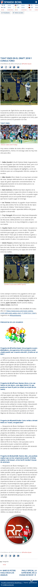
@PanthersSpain (26, 64)
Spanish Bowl (12, 2)
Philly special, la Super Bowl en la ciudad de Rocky (28, 572)
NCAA (4, 564)
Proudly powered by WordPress (11, 583)
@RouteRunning (15, 315)
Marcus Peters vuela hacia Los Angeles (8, 572)
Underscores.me (8, 585)
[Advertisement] (19, 34)
